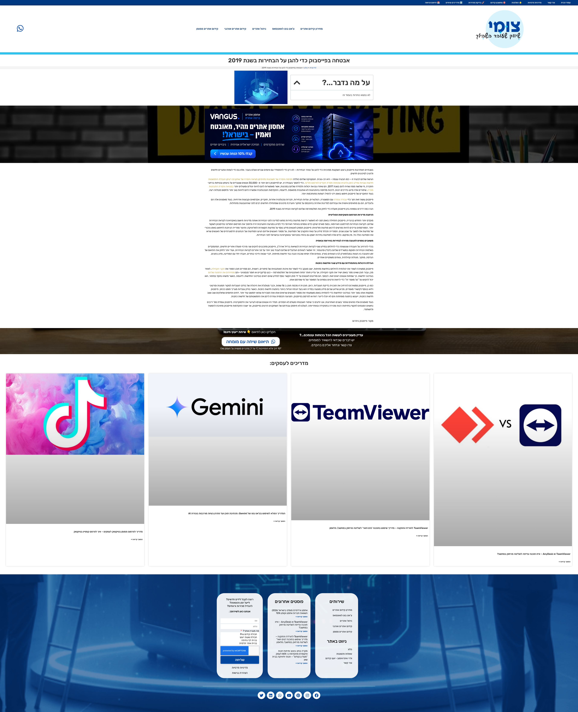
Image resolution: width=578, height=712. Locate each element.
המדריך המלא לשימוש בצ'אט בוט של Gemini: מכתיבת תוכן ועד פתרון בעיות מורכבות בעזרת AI (236, 513)
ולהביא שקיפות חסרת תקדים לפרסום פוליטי (326, 182)
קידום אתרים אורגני (235, 28)
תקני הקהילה (218, 268)
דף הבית (313, 68)
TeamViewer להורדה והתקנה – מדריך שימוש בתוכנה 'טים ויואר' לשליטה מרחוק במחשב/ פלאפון (378, 528)
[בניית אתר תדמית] (240, 643)
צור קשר (347, 662)
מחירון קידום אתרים (311, 28)
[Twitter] (261, 695)
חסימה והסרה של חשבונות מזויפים (276, 179)
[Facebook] (316, 695)
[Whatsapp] (280, 695)
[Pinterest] (298, 695)
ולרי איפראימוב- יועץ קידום (338, 658)
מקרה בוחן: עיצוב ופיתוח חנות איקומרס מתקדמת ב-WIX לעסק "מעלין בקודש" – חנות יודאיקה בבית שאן (290, 655)
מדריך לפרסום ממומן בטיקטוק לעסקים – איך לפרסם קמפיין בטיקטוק (108, 531)
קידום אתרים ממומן (207, 28)
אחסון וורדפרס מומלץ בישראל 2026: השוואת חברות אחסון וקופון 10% (290, 612)
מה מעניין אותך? (250, 631)
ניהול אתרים (259, 28)
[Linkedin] (270, 695)
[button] (297, 82)
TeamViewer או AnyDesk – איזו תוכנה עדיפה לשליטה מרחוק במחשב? (533, 553)
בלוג (306, 68)
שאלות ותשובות (344, 653)
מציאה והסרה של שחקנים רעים (242, 179)
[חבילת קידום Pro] (240, 634)
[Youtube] (289, 695)
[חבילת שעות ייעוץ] (240, 637)
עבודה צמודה (340, 199)
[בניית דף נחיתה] (240, 640)
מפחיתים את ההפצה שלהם (221, 272)
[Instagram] (307, 695)
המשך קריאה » (564, 562)
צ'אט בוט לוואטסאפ (283, 28)
